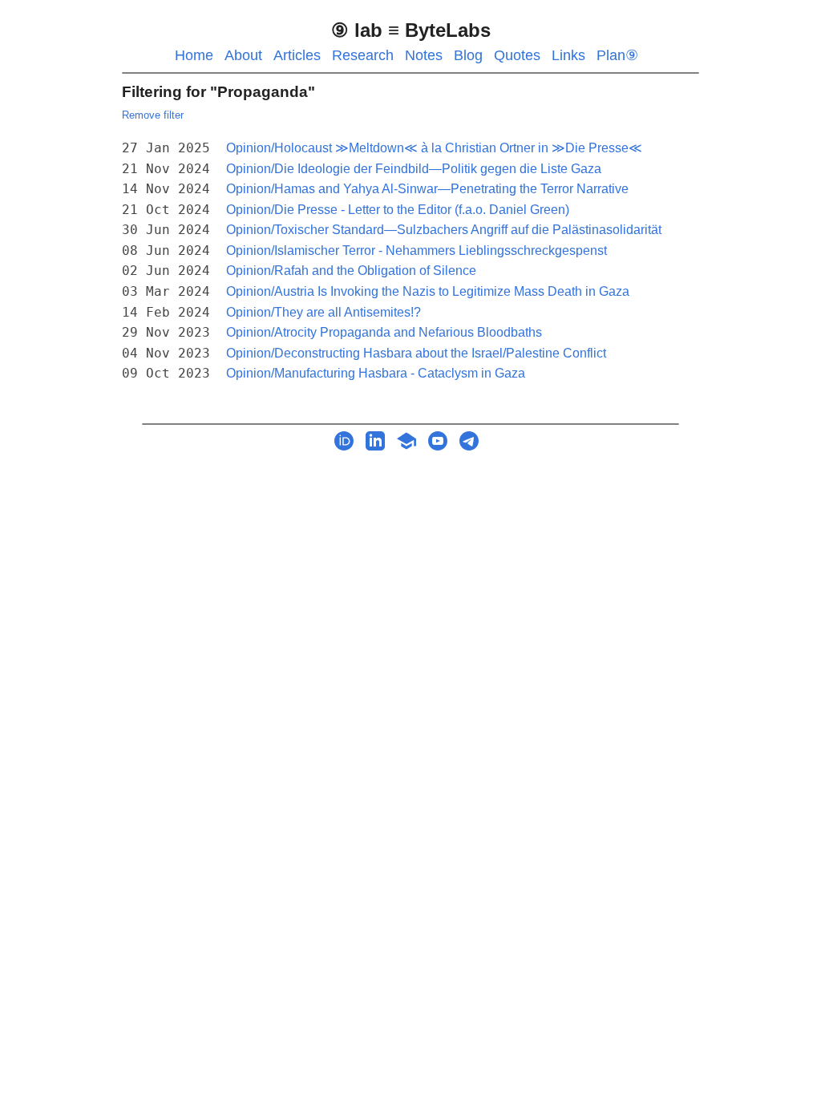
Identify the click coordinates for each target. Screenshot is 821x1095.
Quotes (517, 55)
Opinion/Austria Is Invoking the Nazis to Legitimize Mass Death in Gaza (427, 291)
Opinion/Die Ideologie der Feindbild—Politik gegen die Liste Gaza (413, 169)
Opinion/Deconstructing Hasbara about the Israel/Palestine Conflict (416, 353)
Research (363, 55)
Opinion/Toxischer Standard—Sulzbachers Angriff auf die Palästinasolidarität (443, 229)
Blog (468, 55)
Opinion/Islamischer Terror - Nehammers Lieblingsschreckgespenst (416, 250)
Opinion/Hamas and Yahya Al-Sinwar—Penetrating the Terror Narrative (427, 189)
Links (568, 55)
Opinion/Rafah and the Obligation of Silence (351, 270)
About (243, 55)
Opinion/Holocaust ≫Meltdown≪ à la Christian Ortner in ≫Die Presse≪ (434, 148)
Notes (424, 55)
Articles (297, 55)
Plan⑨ (617, 55)
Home (194, 55)
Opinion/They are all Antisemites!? (323, 312)
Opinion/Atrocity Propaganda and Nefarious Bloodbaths (384, 332)
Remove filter (153, 115)
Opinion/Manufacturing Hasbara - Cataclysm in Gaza (375, 373)
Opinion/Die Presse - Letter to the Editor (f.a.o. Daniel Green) (397, 209)
